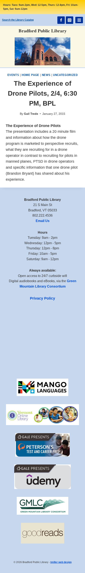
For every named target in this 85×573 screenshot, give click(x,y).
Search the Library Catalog (18, 19)
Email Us (43, 221)
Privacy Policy (42, 298)
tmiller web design (61, 562)
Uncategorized (65, 75)
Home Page (30, 75)
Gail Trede (31, 113)
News (46, 75)
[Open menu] (79, 20)
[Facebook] (61, 20)
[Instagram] (69, 20)
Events (13, 75)
